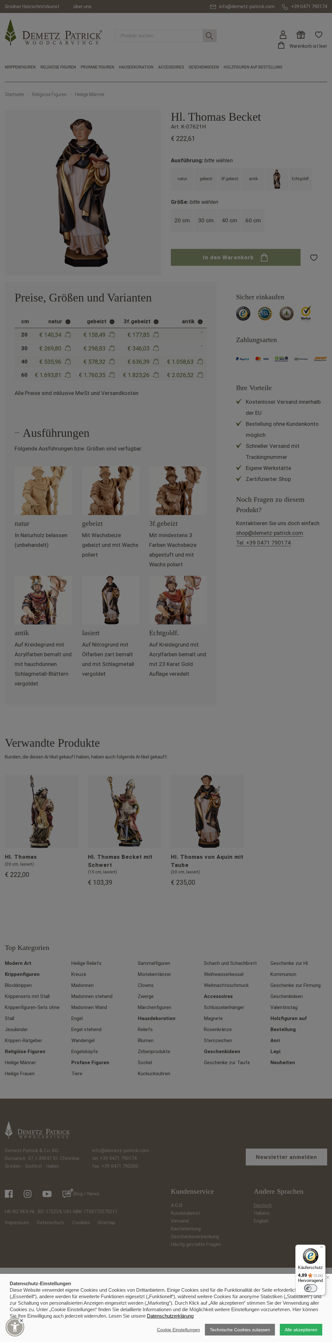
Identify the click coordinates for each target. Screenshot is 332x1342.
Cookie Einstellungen (178, 1329)
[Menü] (322, 1248)
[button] (14, 1327)
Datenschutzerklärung (170, 1316)
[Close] (21, 1321)
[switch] (310, 1288)
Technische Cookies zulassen (240, 1329)
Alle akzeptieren (301, 1329)
